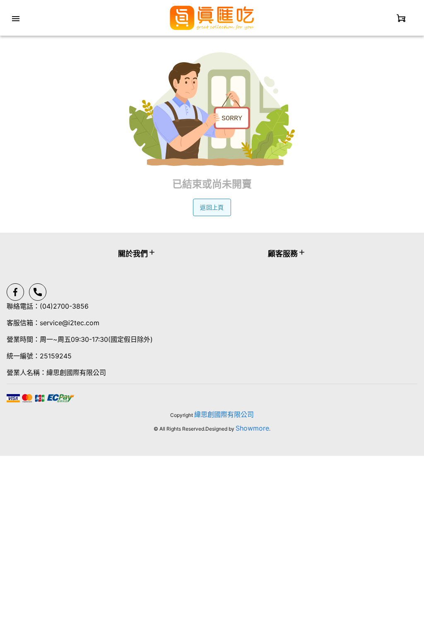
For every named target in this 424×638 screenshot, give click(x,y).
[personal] (401, 18)
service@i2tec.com (69, 323)
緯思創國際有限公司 (224, 414)
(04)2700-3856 (64, 306)
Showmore (252, 428)
